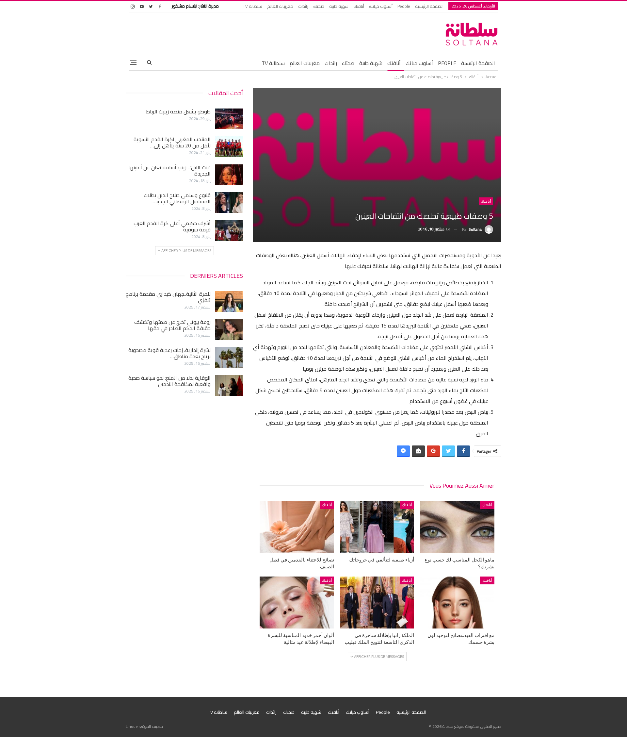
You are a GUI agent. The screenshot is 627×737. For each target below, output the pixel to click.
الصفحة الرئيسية (429, 6)
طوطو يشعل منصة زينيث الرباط (178, 111)
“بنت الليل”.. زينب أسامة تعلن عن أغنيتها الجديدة (169, 170)
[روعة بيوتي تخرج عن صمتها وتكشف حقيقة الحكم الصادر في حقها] (229, 329)
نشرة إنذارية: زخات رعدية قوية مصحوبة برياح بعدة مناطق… (169, 353)
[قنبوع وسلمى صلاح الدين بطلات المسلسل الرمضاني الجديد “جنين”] (229, 202)
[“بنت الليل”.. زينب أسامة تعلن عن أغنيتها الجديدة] (229, 174)
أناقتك (358, 6)
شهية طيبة (338, 6)
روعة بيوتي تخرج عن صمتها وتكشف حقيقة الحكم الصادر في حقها (172, 325)
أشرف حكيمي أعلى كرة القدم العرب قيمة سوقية (172, 226)
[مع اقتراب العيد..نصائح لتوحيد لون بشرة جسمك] (457, 602)
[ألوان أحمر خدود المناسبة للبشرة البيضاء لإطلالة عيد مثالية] (297, 602)
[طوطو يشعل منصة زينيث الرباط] (229, 119)
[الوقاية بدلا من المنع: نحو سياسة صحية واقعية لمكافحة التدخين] (229, 385)
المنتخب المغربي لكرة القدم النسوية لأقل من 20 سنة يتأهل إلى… (172, 142)
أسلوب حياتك (381, 6)
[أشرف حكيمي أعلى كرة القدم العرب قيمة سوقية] (229, 230)
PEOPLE (447, 63)
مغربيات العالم (280, 6)
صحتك (318, 6)
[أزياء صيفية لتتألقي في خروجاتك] (377, 527)
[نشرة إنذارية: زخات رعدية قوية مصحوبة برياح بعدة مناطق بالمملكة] (229, 357)
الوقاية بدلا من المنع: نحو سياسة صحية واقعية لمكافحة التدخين (169, 381)
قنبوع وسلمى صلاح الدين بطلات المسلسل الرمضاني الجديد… (177, 198)
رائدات (303, 6)
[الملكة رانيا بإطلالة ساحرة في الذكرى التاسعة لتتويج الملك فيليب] (377, 602)
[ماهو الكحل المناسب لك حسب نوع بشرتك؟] (457, 527)
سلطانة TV (252, 6)
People (403, 6)
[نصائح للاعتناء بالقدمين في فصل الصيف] (297, 527)
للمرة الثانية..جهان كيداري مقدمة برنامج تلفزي (168, 297)
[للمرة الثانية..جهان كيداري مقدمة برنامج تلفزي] (229, 301)
